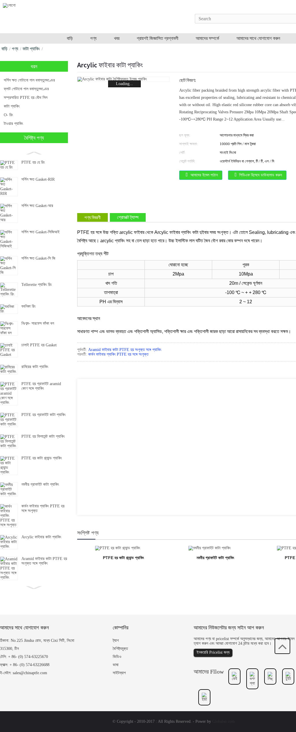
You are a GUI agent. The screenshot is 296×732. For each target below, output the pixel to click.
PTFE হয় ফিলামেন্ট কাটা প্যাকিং (43, 436)
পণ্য (15, 48)
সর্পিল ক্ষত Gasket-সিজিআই (40, 232)
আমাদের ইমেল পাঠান (204, 175)
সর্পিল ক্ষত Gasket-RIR (38, 179)
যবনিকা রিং (28, 306)
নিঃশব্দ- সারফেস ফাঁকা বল (38, 323)
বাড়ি (4, 48)
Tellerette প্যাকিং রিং (36, 284)
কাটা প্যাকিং (31, 48)
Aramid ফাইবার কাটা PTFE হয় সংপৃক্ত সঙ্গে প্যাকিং (44, 561)
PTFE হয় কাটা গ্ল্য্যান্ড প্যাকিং (41, 458)
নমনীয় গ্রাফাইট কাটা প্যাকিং (40, 484)
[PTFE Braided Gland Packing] (117, 548)
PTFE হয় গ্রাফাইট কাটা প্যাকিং (43, 415)
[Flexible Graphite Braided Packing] (209, 548)
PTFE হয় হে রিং (33, 162)
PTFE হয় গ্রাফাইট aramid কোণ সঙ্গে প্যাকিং (41, 386)
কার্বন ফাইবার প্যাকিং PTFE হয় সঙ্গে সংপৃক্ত (118, 354)
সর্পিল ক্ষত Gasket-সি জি (38, 258)
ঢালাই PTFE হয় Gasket (39, 345)
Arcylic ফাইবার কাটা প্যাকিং (41, 537)
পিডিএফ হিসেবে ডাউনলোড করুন (260, 175)
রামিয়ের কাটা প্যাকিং (34, 367)
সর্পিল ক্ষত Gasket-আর (37, 206)
